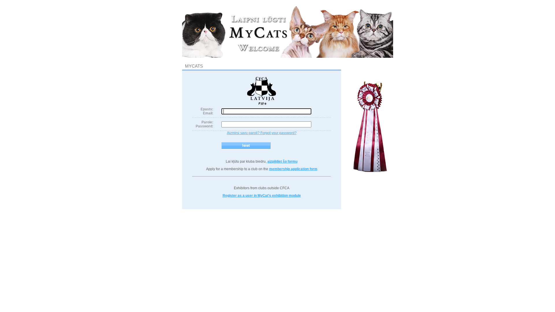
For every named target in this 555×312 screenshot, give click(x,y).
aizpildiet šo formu (282, 161)
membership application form (293, 169)
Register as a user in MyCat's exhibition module (262, 196)
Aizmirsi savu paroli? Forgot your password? (262, 133)
